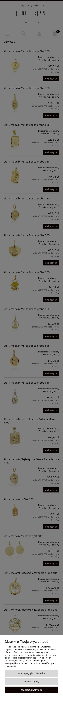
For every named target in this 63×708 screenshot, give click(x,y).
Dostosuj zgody (31, 681)
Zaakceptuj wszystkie (31, 690)
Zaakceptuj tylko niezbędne (31, 673)
